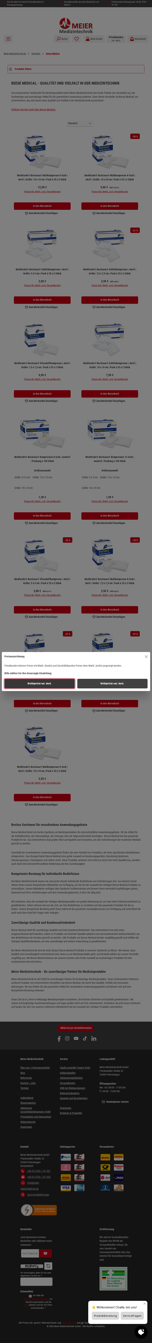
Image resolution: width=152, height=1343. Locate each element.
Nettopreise (112, 683)
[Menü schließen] (146, 656)
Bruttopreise (40, 683)
